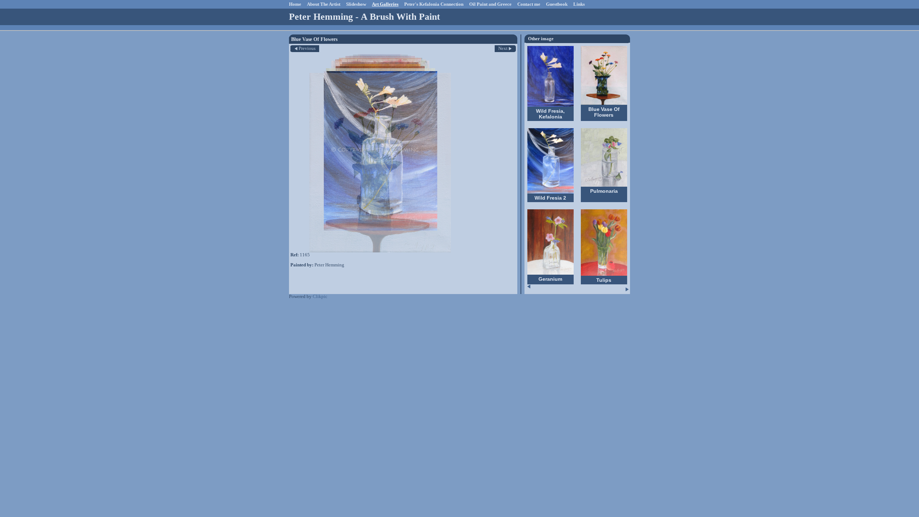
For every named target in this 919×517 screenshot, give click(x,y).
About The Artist (323, 4)
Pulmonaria (604, 191)
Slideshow (356, 4)
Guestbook (557, 4)
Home (295, 4)
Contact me (528, 4)
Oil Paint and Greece (490, 4)
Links (579, 4)
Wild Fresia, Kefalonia (550, 114)
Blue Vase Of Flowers (604, 112)
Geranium (550, 279)
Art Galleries (385, 4)
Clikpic (320, 296)
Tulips (603, 280)
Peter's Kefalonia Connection (433, 4)
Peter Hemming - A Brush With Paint (364, 16)
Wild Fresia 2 (550, 198)
